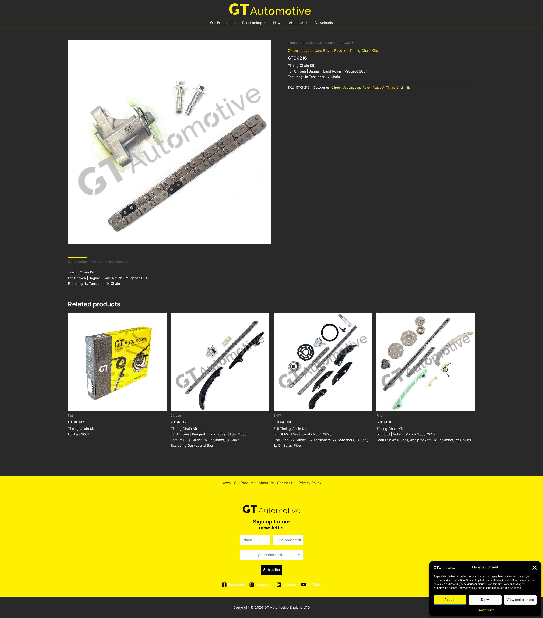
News (277, 23)
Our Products (220, 23)
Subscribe (271, 570)
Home (292, 43)
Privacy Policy (485, 609)
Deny (485, 600)
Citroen (294, 50)
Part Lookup (252, 23)
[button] (534, 567)
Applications (308, 43)
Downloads (324, 23)
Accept (450, 600)
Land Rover (328, 43)
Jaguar (307, 50)
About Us (296, 23)
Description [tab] (77, 261)
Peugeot (341, 50)
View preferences (520, 600)
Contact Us (286, 483)
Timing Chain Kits (364, 50)
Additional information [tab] (110, 261)
